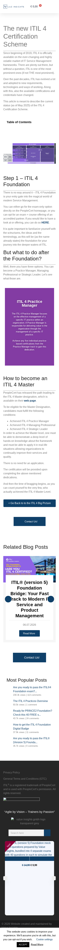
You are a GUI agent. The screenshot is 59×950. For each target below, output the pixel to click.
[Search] (47, 833)
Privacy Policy (11, 772)
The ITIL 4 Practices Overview (30, 701)
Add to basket (17, 858)
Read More (37, 944)
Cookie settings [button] (44, 939)
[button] (48, 6)
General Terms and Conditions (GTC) (25, 778)
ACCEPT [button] (23, 944)
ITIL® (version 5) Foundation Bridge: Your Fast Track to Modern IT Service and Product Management (29, 599)
